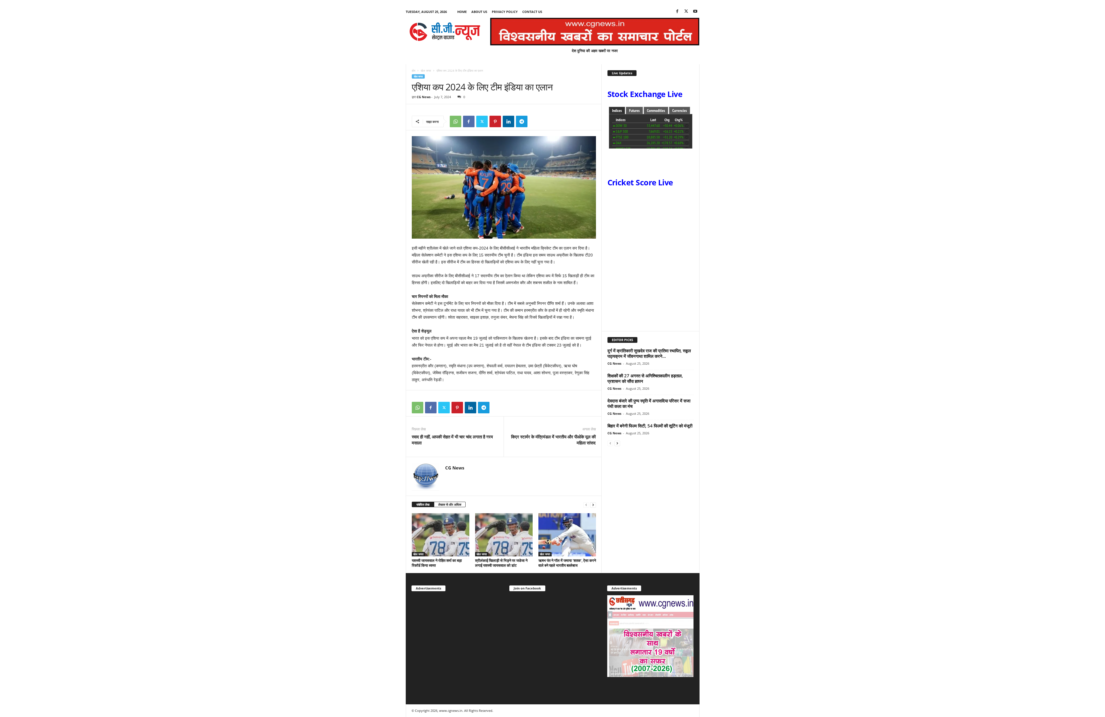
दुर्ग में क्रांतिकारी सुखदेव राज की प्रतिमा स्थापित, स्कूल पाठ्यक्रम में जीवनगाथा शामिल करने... (649, 353)
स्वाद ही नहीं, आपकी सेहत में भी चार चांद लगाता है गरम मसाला (452, 440)
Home (462, 11)
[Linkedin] (508, 121)
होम (413, 71)
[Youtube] (695, 11)
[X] (686, 11)
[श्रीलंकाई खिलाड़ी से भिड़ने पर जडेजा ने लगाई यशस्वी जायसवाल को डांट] (504, 534)
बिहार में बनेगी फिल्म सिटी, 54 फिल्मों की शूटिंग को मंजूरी (649, 426)
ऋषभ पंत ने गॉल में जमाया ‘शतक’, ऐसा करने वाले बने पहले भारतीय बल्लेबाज (567, 563)
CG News (423, 97)
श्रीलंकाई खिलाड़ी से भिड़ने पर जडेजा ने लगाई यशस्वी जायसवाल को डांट (501, 563)
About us (479, 11)
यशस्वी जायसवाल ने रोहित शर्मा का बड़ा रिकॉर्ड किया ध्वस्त (437, 563)
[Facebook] (677, 11)
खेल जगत (426, 71)
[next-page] (593, 505)
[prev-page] (586, 505)
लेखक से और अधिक (449, 504)
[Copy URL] (535, 121)
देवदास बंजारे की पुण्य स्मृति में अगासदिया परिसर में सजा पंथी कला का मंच (648, 403)
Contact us (532, 11)
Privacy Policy (505, 11)
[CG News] (445, 31)
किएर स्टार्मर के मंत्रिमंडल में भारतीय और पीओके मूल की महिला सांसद (553, 440)
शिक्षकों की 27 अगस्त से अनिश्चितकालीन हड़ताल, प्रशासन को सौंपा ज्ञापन (645, 378)
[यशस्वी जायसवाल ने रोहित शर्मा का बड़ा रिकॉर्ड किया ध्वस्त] (440, 534)
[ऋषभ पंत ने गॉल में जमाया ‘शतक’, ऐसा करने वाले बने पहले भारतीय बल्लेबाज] (567, 534)
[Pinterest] (495, 121)
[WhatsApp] (455, 121)
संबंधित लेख (423, 504)
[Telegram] (521, 121)
